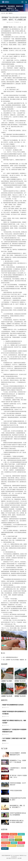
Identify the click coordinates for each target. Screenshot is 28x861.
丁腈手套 (4, 837)
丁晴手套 (21, 834)
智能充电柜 (5, 848)
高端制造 (14, 842)
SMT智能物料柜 (12, 845)
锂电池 (4, 845)
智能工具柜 (20, 845)
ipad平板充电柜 (6, 842)
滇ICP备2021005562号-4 (11, 858)
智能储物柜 (5, 834)
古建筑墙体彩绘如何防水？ (12, 657)
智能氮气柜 (13, 834)
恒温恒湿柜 (5, 840)
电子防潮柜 (18, 837)
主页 (7, 13)
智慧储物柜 (18, 840)
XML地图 (19, 858)
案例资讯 (10, 13)
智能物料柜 (21, 842)
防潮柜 (12, 840)
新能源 (11, 837)
